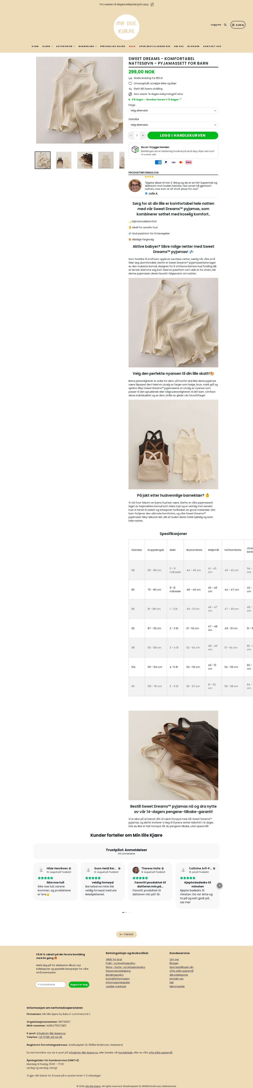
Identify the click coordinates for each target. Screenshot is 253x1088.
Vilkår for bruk (114, 959)
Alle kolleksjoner (179, 975)
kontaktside (126, 1052)
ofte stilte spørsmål (160, 1052)
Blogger (193, 46)
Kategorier (64, 46)
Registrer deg (79, 984)
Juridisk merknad (116, 986)
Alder (46, 46)
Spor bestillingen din (154, 46)
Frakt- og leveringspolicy (120, 963)
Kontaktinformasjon (118, 978)
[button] (33, 885)
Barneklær (86, 46)
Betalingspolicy (115, 975)
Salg (132, 46)
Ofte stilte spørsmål (181, 971)
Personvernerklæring (118, 971)
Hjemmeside (177, 986)
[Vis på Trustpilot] (41, 870)
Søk (172, 982)
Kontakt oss (212, 46)
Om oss (179, 46)
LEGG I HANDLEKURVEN (182, 135)
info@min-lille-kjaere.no (51, 1033)
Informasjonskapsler (118, 982)
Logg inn (216, 24)
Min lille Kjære (93, 1086)
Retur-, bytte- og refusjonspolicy (125, 967)
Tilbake (128, 934)
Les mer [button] (185, 902)
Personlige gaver (112, 46)
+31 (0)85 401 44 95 (50, 1037)
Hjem (35, 46)
